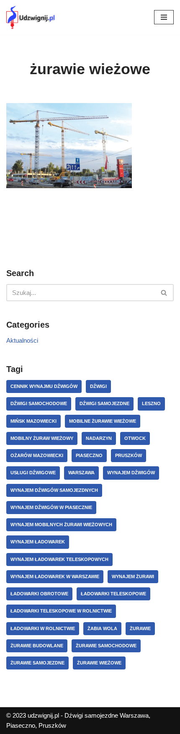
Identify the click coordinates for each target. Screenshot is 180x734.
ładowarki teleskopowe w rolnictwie (61, 610)
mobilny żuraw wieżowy (41, 438)
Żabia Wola (102, 628)
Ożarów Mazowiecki (36, 455)
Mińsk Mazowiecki (33, 421)
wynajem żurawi (133, 576)
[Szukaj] (164, 292)
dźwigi (98, 386)
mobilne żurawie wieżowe (102, 421)
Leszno (151, 403)
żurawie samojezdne (37, 662)
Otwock (135, 438)
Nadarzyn (99, 438)
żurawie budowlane (36, 645)
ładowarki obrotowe (39, 593)
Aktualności (22, 340)
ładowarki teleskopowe (113, 593)
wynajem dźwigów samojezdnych (54, 490)
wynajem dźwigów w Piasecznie (51, 507)
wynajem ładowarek (37, 541)
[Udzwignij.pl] (31, 17)
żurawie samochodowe (106, 645)
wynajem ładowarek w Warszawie (54, 576)
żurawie (140, 628)
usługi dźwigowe (33, 472)
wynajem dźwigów (131, 472)
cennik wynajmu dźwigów (43, 386)
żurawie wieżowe (99, 662)
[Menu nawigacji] (164, 17)
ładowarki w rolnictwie (42, 628)
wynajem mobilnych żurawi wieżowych (61, 524)
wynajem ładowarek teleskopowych (59, 559)
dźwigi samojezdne (104, 403)
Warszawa (81, 472)
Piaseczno (89, 455)
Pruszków (128, 455)
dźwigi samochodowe (38, 403)
